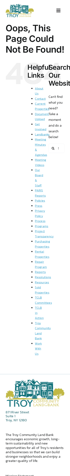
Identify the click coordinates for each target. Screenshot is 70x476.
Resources (42, 282)
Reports (40, 272)
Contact (40, 98)
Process (40, 221)
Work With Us (38, 348)
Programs (41, 226)
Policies (40, 200)
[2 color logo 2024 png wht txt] (20, 5)
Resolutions (43, 277)
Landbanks (42, 134)
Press (38, 206)
